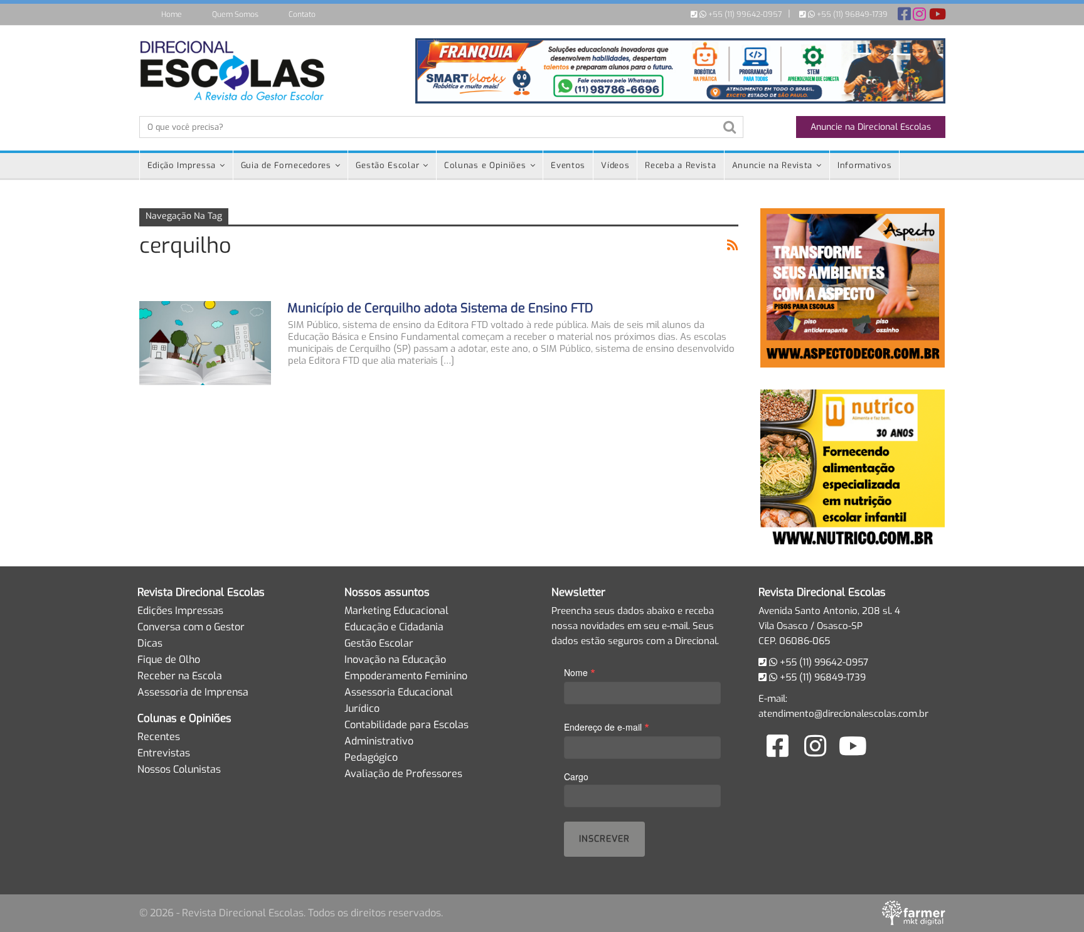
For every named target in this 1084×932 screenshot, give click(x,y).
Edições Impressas (180, 610)
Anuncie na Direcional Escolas (870, 127)
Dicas (149, 643)
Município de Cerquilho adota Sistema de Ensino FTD (440, 308)
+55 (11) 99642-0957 (744, 14)
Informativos (864, 165)
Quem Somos (235, 14)
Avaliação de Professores (403, 773)
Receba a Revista (680, 165)
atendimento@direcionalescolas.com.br (843, 713)
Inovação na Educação (395, 659)
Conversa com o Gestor (191, 626)
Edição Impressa (181, 165)
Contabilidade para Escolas (406, 724)
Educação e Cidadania (394, 626)
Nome (579, 672)
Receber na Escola (179, 675)
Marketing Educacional (396, 610)
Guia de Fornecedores (286, 165)
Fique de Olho (168, 659)
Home (171, 14)
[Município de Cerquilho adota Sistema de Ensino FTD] (205, 343)
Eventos (568, 165)
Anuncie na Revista (772, 165)
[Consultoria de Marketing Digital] (913, 913)
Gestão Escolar (387, 165)
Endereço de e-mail (606, 726)
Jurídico (362, 708)
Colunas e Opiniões (485, 165)
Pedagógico (371, 757)
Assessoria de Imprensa (192, 692)
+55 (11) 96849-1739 (851, 14)
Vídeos (615, 165)
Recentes (158, 736)
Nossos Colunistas (179, 769)
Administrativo (378, 741)
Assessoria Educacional (398, 692)
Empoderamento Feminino (405, 675)
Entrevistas (163, 753)
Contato (302, 14)
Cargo (576, 776)
